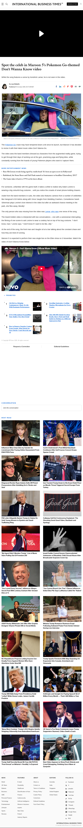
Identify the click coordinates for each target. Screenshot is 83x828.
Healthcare (21, 788)
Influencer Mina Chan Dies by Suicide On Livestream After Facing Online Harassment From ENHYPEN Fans (20, 450)
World (3, 782)
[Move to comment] (79, 86)
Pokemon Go (10, 145)
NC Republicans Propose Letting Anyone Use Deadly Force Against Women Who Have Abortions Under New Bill (19, 661)
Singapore (52, 788)
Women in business (23, 804)
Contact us (37, 785)
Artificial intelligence (23, 801)
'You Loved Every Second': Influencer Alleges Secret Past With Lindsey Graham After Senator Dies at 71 (20, 591)
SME (3, 795)
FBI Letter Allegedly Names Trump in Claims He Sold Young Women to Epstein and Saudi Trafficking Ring (20, 520)
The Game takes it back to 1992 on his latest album (22, 179)
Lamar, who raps (52, 212)
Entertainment (6, 804)
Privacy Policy (38, 791)
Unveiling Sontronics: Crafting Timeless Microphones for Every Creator (60, 305)
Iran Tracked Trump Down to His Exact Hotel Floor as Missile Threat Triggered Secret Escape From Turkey (62, 485)
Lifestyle (4, 807)
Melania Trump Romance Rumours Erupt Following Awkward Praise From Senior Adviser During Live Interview (61, 626)
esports (20, 807)
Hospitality (21, 785)
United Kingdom (54, 791)
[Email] (76, 86)
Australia (52, 782)
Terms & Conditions (39, 788)
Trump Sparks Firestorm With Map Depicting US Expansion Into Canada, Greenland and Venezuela (61, 661)
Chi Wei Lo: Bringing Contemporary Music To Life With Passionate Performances (19, 305)
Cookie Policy (38, 795)
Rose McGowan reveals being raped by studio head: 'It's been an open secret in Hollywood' (37, 172)
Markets (4, 788)
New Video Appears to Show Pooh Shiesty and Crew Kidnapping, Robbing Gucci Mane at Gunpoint (61, 764)
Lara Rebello (15, 84)
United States (53, 795)
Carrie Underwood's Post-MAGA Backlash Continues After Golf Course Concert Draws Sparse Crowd (60, 450)
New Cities (21, 811)
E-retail (20, 782)
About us (36, 782)
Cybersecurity (22, 798)
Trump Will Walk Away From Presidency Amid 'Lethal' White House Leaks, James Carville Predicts (19, 696)
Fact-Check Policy (39, 804)
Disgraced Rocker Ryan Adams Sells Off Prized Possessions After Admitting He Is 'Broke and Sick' (20, 485)
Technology (5, 801)
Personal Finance (7, 798)
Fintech (20, 814)
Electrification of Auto (24, 791)
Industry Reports (22, 817)
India (50, 785)
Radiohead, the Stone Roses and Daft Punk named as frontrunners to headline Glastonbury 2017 (40, 175)
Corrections (37, 798)
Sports (3, 811)
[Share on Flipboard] (68, 86)
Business (4, 791)
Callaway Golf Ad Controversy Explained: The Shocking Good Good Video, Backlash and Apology (60, 520)
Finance (20, 795)
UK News (4, 785)
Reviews (4, 814)
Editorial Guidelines (61, 346)
